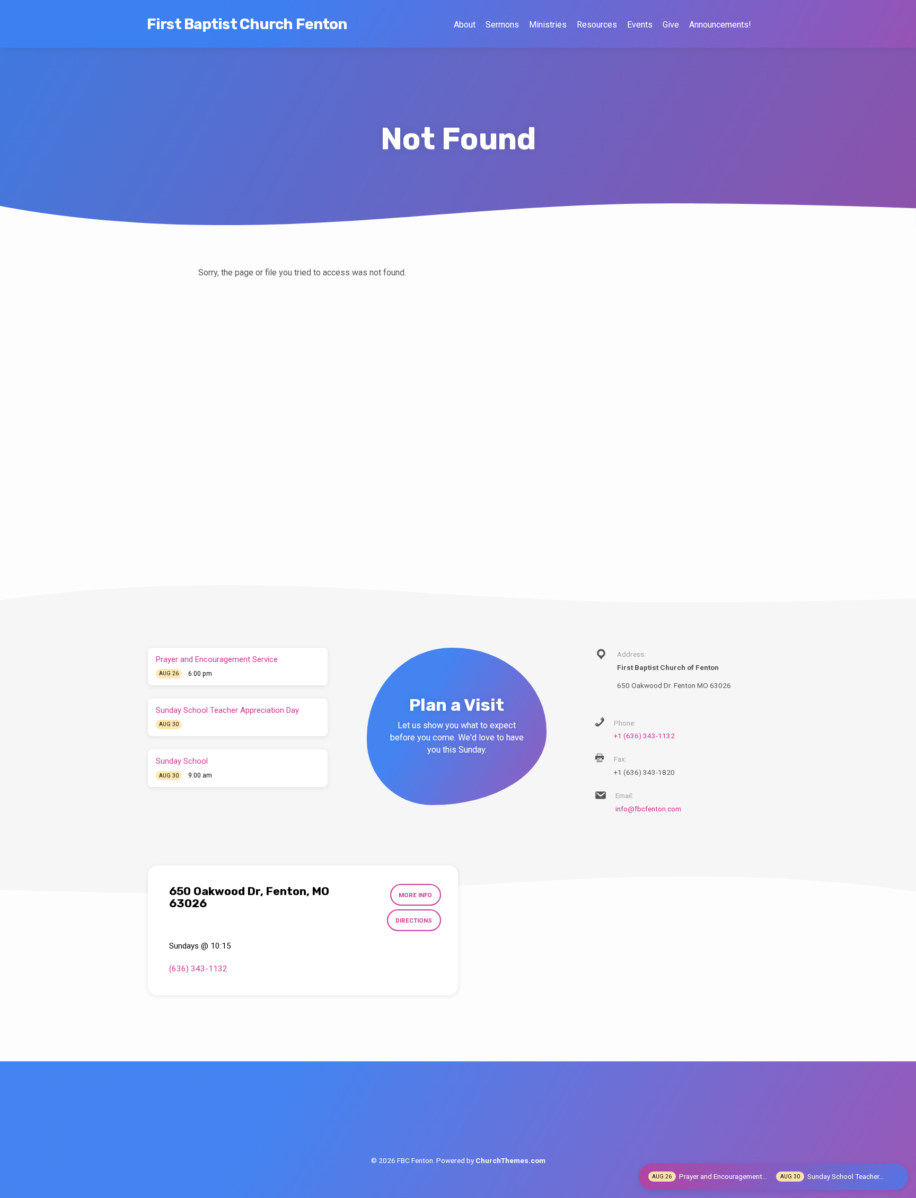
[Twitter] (458, 1118)
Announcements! (720, 25)
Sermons (502, 25)
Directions (413, 920)
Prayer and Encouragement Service (217, 659)
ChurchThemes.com (510, 1160)
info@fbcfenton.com (648, 808)
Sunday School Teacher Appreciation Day (227, 710)
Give (671, 25)
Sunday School (182, 761)
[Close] (897, 1177)
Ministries (548, 25)
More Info (415, 895)
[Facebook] (434, 1118)
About (464, 25)
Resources (597, 25)
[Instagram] (482, 1118)
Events (640, 25)
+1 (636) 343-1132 (644, 735)
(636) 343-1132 (198, 968)
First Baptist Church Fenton (247, 24)
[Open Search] (763, 24)
